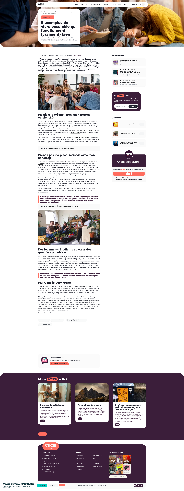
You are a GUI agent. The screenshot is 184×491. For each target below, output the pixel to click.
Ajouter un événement (50, 461)
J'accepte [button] (42, 485)
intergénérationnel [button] (57, 320)
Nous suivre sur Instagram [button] (118, 477)
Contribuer (46, 469)
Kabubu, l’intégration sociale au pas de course (63, 206)
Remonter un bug (48, 472)
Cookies (100, 485)
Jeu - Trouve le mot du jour (51, 464)
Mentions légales (82, 485)
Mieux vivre (50, 12)
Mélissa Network (86, 286)
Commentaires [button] (46, 324)
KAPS (54, 262)
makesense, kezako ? (49, 455)
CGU (104, 485)
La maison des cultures (70, 178)
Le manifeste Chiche (49, 458)
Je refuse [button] (52, 485)
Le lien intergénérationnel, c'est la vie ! (61, 148)
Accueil (43, 12)
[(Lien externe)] (135, 486)
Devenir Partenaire (49, 466)
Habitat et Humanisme (81, 137)
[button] (82, 320)
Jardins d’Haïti (75, 132)
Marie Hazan (54, 55)
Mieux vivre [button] (46, 17)
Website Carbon (61, 485)
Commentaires (77, 55)
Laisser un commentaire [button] (60, 363)
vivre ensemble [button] (44, 320)
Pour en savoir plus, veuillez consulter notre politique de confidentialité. (16, 487)
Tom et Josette (87, 131)
